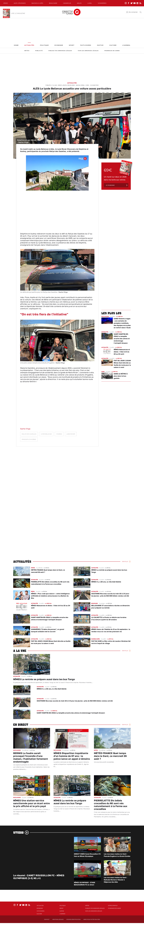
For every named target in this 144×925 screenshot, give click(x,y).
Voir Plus (125, 561)
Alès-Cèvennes (20, 3)
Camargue (67, 3)
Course (59, 434)
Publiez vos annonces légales (60, 50)
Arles (79, 3)
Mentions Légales (57, 919)
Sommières (102, 3)
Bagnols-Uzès (37, 3)
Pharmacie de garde (112, 50)
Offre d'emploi (112, 905)
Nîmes (5, 3)
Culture (112, 45)
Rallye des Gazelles (29, 434)
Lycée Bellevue (46, 434)
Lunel (89, 3)
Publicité (39, 50)
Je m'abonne (110, 185)
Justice (100, 45)
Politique (44, 45)
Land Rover (71, 434)
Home (16, 45)
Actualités (29, 45)
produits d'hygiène (29, 439)
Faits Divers (85, 45)
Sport (71, 45)
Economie (59, 45)
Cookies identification (73, 919)
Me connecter (133, 12)
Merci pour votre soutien (91, 919)
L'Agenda (126, 45)
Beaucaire (53, 3)
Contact (46, 919)
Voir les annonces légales (88, 50)
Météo (26, 50)
